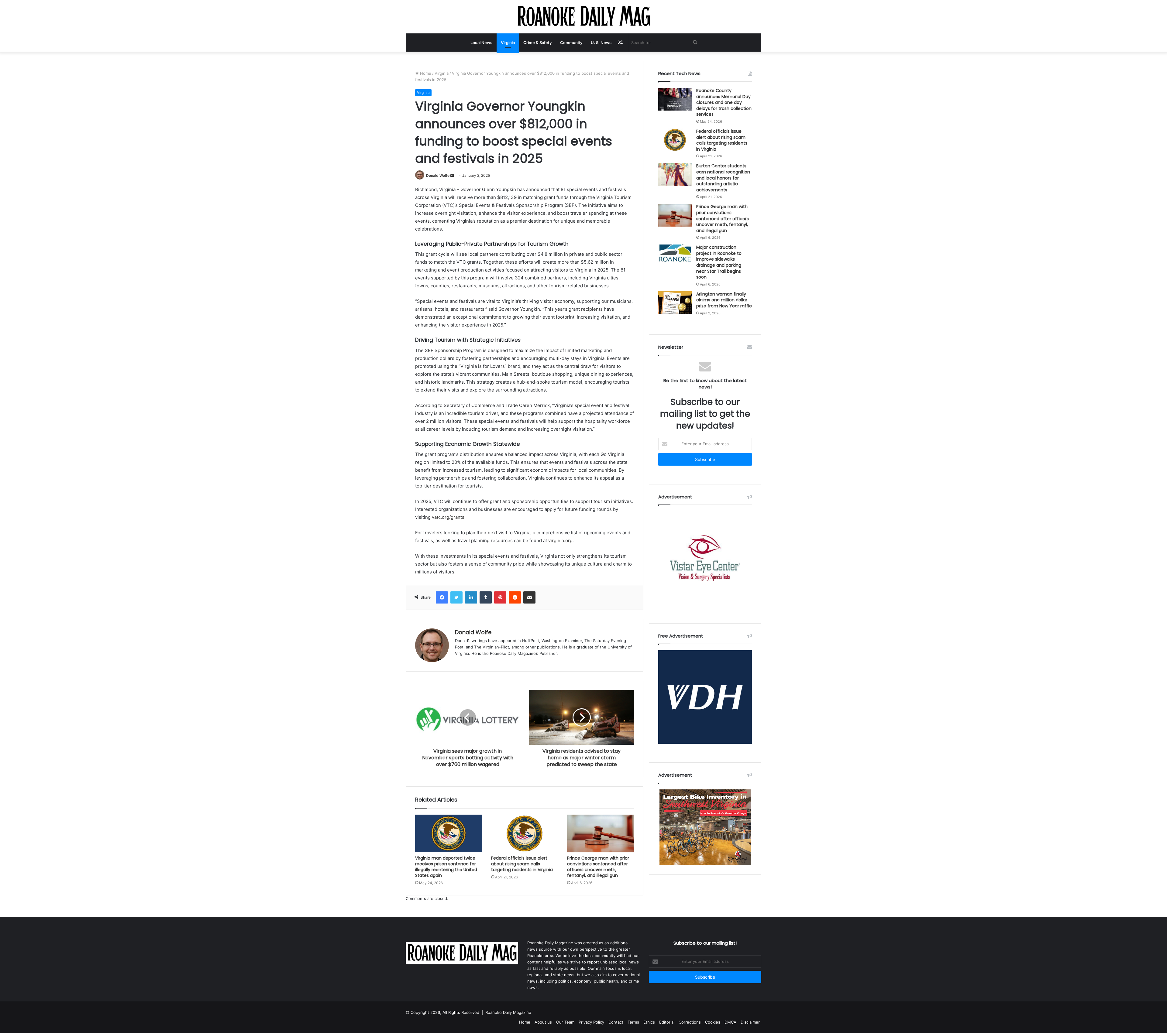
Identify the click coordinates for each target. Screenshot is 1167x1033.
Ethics (649, 1022)
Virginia (508, 42)
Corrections (690, 1022)
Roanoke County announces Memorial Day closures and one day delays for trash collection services (724, 102)
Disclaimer (750, 1022)
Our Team (565, 1022)
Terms (633, 1022)
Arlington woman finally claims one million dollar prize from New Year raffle (724, 300)
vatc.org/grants (448, 517)
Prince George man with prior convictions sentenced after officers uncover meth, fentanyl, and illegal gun (598, 866)
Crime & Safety (537, 42)
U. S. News (601, 42)
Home (425, 73)
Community (571, 42)
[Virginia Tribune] (583, 16)
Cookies (712, 1022)
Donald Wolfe (437, 175)
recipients (592, 309)
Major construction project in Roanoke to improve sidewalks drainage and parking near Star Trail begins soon (719, 262)
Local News (481, 42)
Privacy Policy (591, 1022)
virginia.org (560, 540)
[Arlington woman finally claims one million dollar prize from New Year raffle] (675, 302)
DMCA (730, 1022)
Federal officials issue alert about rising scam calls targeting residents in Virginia (522, 864)
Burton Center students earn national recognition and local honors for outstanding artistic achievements (723, 178)
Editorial (666, 1022)
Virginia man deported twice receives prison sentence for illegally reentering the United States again (446, 866)
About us (543, 1022)
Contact (615, 1022)
